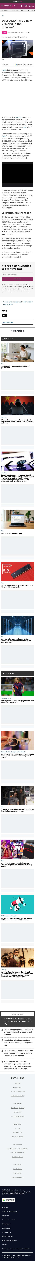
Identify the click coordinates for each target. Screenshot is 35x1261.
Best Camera (17, 1165)
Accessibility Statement (9, 1240)
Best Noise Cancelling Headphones (17, 1148)
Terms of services (24, 284)
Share (6, 64)
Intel (25, 127)
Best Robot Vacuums (17, 1177)
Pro (3, 15)
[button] (2, 6)
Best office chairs (17, 10)
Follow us (19, 64)
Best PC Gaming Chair (17, 1116)
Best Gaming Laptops (17, 1108)
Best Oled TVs (17, 1132)
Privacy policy (6, 1224)
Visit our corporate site (16, 1194)
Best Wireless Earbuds (18, 1153)
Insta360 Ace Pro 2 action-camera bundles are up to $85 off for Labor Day (18, 1021)
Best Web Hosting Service (17, 1092)
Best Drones (17, 1173)
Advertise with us (7, 1232)
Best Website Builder (17, 1096)
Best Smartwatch (17, 1136)
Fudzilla (18, 117)
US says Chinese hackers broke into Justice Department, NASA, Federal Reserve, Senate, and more (18, 1053)
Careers (4, 1245)
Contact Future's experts (9, 1211)
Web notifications (7, 1236)
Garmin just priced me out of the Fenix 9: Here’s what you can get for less (18, 1042)
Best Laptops (18, 1104)
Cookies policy (6, 1228)
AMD (4, 70)
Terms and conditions (9, 1220)
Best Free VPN (17, 1087)
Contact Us (5, 1216)
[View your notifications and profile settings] (21, 6)
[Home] (17, 1)
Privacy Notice (26, 286)
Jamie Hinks (13, 32)
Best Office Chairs (17, 1157)
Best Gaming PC (17, 1112)
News (4, 32)
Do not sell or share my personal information (16, 1249)
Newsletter (29, 64)
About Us (5, 1207)
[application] (17, 173)
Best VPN (17, 1083)
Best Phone (17, 1124)
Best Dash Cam (17, 1169)
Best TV (17, 1128)
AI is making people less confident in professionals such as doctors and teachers (18, 1032)
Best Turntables (17, 1144)
